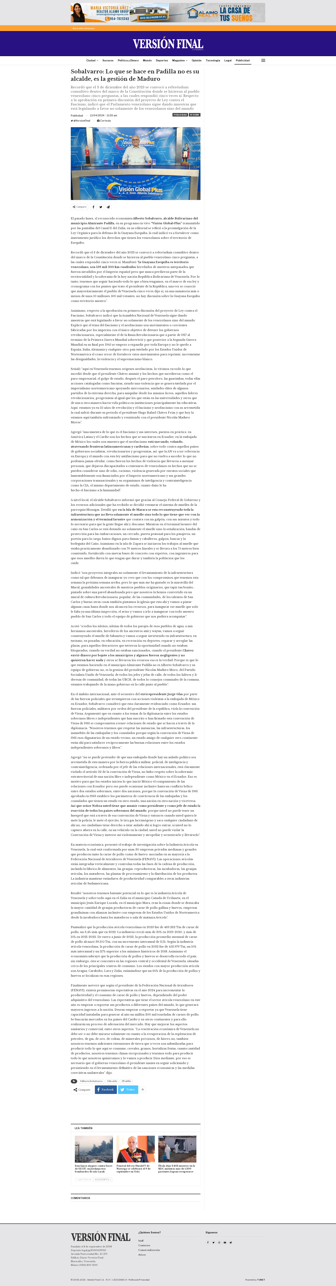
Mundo (147, 60)
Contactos (144, 1245)
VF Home (194, 115)
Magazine (178, 60)
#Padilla (126, 1081)
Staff (141, 1240)
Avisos (142, 1254)
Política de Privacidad (139, 1279)
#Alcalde (112, 1081)
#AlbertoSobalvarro (91, 1081)
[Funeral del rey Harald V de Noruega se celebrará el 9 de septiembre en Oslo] (135, 1149)
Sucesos (108, 60)
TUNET (261, 1279)
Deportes (162, 60)
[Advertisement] (135, 1109)
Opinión (196, 60)
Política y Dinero (128, 60)
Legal (228, 60)
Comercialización (149, 1250)
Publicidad (243, 60)
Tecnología (213, 60)
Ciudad (90, 60)
